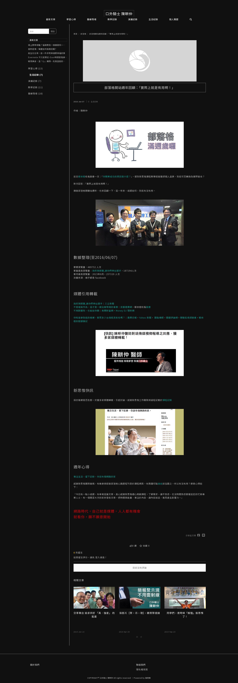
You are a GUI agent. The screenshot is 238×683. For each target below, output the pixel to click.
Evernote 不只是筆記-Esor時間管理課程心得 (47, 57)
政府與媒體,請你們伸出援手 (106, 270)
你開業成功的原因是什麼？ (117, 176)
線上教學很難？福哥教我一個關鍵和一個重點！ (46, 45)
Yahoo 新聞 (145, 317)
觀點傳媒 (159, 317)
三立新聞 (109, 303)
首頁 (75, 33)
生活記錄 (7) (36, 74)
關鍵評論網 (172, 317)
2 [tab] (141, 637)
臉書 (148, 307)
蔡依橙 (81, 176)
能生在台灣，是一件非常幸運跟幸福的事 (46, 53)
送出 (53, 31)
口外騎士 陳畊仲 (119, 13)
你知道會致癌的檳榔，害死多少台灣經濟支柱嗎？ (99, 317)
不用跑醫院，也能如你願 (86, 310)
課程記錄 (167, 400)
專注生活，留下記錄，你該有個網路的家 (95, 476)
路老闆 (148, 678)
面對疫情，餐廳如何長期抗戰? (42, 48)
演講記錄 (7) (34, 81)
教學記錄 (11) (35, 87)
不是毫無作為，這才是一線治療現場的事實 (96, 307)
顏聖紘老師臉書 (188, 317)
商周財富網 (107, 310)
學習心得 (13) (35, 68)
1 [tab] (137, 637)
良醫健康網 (126, 307)
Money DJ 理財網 (125, 310)
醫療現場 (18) (35, 93)
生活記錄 (94, 101)
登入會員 (100, 557)
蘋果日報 (132, 317)
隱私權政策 (142, 669)
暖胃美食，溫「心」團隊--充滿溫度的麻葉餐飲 (46, 61)
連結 (160, 483)
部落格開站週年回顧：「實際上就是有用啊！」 (109, 33)
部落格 (83, 33)
